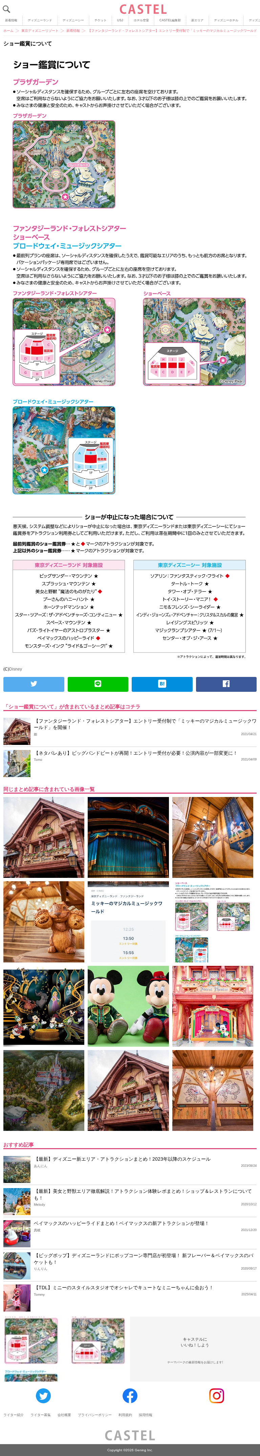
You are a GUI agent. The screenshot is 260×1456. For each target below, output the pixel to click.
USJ (120, 20)
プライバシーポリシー (95, 1415)
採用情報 (145, 1415)
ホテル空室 (141, 20)
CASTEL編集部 (170, 20)
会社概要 (64, 1415)
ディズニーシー (73, 20)
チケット (100, 20)
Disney (15, 669)
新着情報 (11, 20)
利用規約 (125, 1415)
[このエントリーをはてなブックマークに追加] (162, 684)
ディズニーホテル (226, 20)
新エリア (197, 20)
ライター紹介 (13, 1415)
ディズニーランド (40, 20)
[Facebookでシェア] (226, 684)
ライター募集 (40, 1415)
